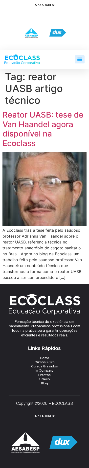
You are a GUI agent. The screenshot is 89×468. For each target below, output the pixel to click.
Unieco (44, 379)
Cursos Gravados (44, 366)
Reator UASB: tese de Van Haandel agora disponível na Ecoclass (43, 129)
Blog (44, 383)
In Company (44, 370)
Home (44, 358)
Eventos (44, 375)
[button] (80, 59)
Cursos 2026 (45, 362)
